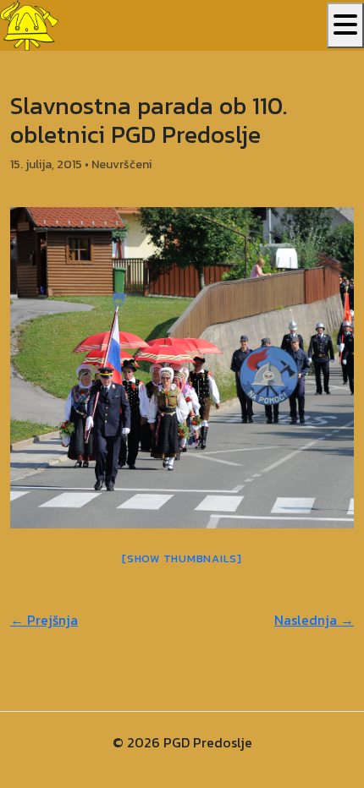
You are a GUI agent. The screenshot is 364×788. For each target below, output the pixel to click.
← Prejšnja (44, 620)
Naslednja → (314, 620)
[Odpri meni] (345, 25)
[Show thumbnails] (182, 558)
